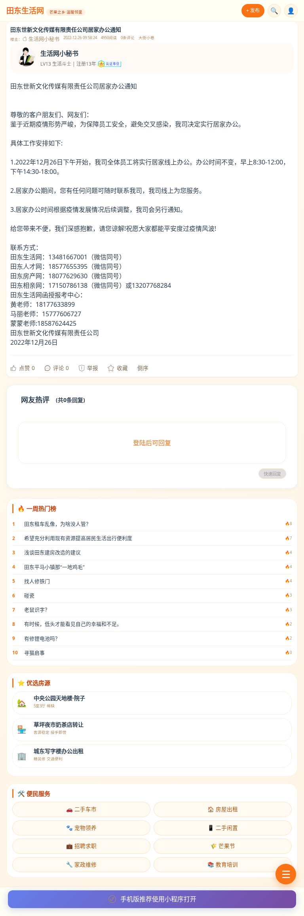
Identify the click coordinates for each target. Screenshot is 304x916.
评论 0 (61, 368)
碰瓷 (29, 595)
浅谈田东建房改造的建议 (52, 552)
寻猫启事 (34, 652)
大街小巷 (146, 37)
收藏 (122, 368)
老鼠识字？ (37, 609)
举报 (92, 368)
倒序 (142, 368)
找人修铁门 (37, 581)
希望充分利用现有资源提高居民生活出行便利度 (78, 538)
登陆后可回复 (152, 442)
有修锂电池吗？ (42, 638)
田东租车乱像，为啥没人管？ (57, 523)
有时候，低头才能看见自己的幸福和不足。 (73, 623)
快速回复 (272, 474)
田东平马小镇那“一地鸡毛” (54, 566)
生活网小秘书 (43, 39)
